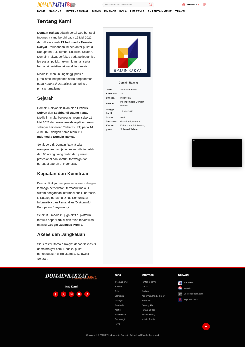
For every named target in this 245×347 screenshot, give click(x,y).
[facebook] (55, 294)
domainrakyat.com (49, 249)
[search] (151, 4)
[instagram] (71, 294)
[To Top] (206, 326)
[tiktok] (87, 294)
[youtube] (79, 294)
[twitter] (63, 294)
